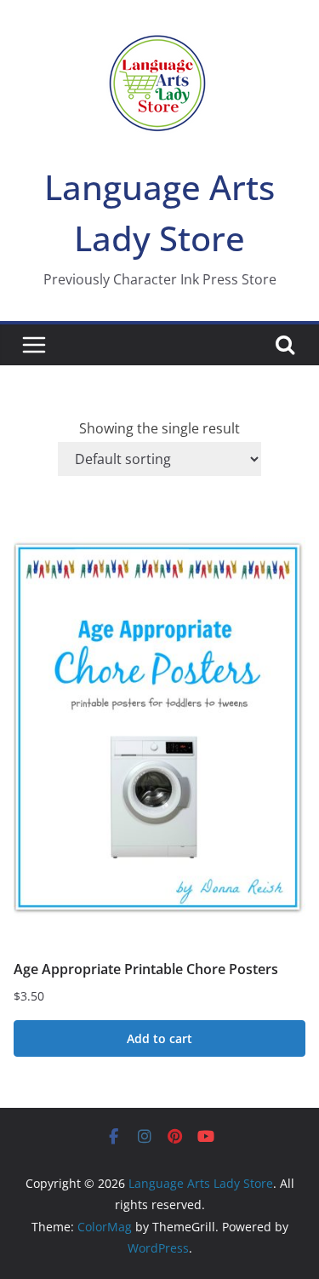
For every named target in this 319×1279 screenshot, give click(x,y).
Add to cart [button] (159, 1038)
